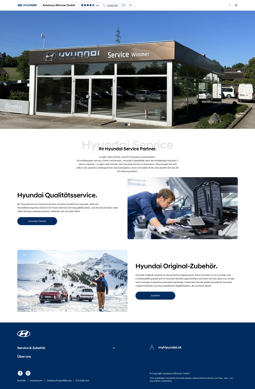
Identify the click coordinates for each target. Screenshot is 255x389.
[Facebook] (20, 373)
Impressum (36, 380)
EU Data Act (82, 380)
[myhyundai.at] (230, 5)
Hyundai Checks (37, 221)
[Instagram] (28, 373)
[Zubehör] (72, 281)
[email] (123, 5)
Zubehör (155, 295)
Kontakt (21, 380)
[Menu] (236, 5)
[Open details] (130, 5)
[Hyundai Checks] (183, 208)
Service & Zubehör (31, 348)
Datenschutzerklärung (59, 380)
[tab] (126, 124)
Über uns (24, 356)
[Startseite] (23, 332)
